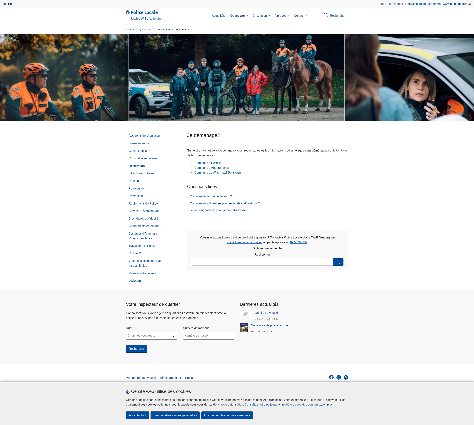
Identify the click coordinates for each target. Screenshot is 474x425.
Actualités (218, 15)
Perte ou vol (136, 188)
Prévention (136, 195)
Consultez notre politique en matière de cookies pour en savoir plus (289, 404)
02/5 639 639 (298, 242)
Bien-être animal (139, 143)
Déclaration (163, 29)
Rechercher (262, 254)
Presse (189, 377)
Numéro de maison (195, 328)
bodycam (135, 280)
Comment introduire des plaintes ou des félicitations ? (225, 203)
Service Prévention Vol (144, 210)
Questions (237, 15)
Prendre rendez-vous (139, 377)
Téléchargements (170, 377)
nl (5, 3)
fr (10, 3)
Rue (128, 328)
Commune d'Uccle (206, 162)
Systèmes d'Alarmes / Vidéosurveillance (143, 236)
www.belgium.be (454, 3)
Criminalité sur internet (143, 158)
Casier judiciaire (139, 150)
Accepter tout (137, 415)
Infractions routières (141, 173)
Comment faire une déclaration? (211, 196)
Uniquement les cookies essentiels (227, 415)
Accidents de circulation (144, 135)
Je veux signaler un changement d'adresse (218, 210)
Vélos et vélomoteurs (142, 273)
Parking (134, 180)
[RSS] (346, 377)
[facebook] (331, 377)
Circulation (260, 15)
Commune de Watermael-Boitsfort (216, 172)
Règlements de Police (143, 203)
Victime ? (135, 253)
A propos (280, 15)
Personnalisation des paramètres (175, 415)
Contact (299, 15)
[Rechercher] (338, 262)
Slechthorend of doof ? (143, 218)
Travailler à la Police (142, 245)
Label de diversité (266, 312)
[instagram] (338, 377)
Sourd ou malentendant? (145, 226)
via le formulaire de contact (244, 242)
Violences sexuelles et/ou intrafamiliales (145, 263)
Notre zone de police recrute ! (270, 325)
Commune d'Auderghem (210, 167)
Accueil (130, 29)
